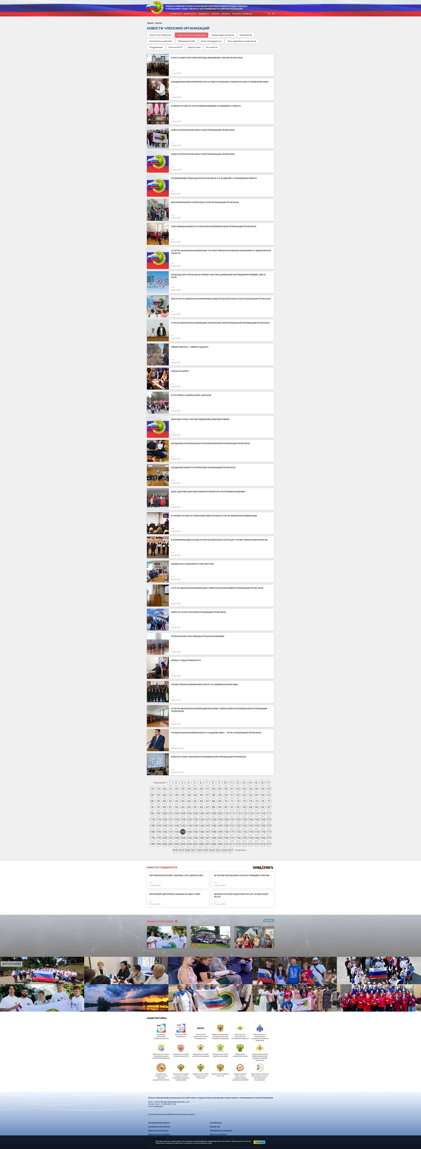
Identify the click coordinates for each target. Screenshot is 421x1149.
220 (187, 844)
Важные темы (257, 38)
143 (183, 820)
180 (164, 832)
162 (177, 826)
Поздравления (226, 38)
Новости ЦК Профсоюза (158, 34)
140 (164, 820)
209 (220, 838)
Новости (197, 13)
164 (189, 826)
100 (164, 808)
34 (250, 783)
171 (232, 826)
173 (244, 826)
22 (176, 783)
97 (268, 802)
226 (224, 844)
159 (158, 826)
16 (261, 777)
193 (244, 832)
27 (207, 783)
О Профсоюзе (156, 13)
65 (195, 795)
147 (207, 820)
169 (220, 826)
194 (250, 832)
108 (213, 808)
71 (232, 795)
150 (226, 820)
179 (158, 832)
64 (189, 795)
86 (201, 802)
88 (213, 802)
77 (268, 795)
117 (269, 808)
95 (256, 802)
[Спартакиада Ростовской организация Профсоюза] (210, 969)
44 (189, 789)
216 (263, 838)
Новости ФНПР (241, 38)
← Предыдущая (158, 777)
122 (177, 814)
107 (207, 808)
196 (263, 832)
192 (238, 832)
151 (232, 820)
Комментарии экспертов (211, 34)
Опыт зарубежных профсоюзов (203, 38)
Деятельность (171, 13)
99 (158, 808)
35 (256, 783)
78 (152, 802)
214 (250, 838)
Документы (185, 13)
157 (269, 820)
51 (232, 789)
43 (182, 789)
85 (195, 802)
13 (243, 777)
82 (176, 802)
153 (244, 820)
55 (256, 789)
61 (170, 795)
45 (195, 789)
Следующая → (241, 845)
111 (232, 808)
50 (225, 789)
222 (200, 844)
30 (225, 783)
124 (189, 814)
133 (244, 814)
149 (220, 820)
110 (226, 808)
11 (231, 777)
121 (171, 814)
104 (189, 808)
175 (256, 826)
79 (158, 802)
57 (268, 789)
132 (238, 814)
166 (201, 826)
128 (213, 814)
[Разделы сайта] (147, 13)
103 (183, 808)
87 (207, 802)
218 (175, 844)
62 (176, 795)
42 (176, 789)
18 (152, 783)
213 (244, 838)
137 (269, 814)
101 (171, 808)
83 (182, 802)
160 (164, 826)
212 (238, 838)
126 (201, 814)
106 (201, 808)
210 (226, 838)
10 (225, 777)
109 (220, 808)
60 (164, 795)
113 (244, 808)
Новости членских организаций (184, 34)
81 (170, 802)
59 (158, 795)
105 (195, 808)
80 (164, 802)
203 (183, 838)
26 (201, 783)
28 (213, 783)
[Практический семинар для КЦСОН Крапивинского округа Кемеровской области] (254, 969)
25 (195, 783)
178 (152, 832)
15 (255, 777)
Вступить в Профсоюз (224, 13)
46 (201, 789)
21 (170, 783)
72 (238, 795)
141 (171, 820)
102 (177, 808)
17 (268, 777)
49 (219, 789)
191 (232, 832)
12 (237, 777)
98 (152, 808)
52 (238, 789)
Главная (150, 23)
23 (182, 783)
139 (158, 820)
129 (220, 814)
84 (189, 802)
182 (177, 832)
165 (195, 826)
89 (219, 802)
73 (244, 795)
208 (213, 838)
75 (256, 795)
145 (195, 820)
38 (152, 789)
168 (213, 826)
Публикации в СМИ (156, 38)
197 (269, 832)
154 (250, 820)
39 (158, 789)
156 (263, 820)
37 (268, 783)
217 (269, 838)
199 (158, 838)
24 (189, 783)
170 (226, 826)
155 (256, 820)
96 (262, 802)
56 (262, 789)
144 (189, 820)
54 (250, 789)
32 (238, 783)
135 (256, 814)
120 (164, 814)
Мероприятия (230, 34)
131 (232, 814)
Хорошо (259, 1142)
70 (225, 795)
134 (250, 814)
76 (262, 795)
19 (158, 783)
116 (263, 808)
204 (189, 838)
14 (249, 777)
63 (182, 795)
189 (220, 832)
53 (244, 789)
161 (171, 826)
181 (171, 832)
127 (207, 814)
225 (218, 844)
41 (170, 789)
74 (250, 795)
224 (212, 844)
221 (193, 844)
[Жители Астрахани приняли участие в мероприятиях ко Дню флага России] (166, 969)
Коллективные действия (249, 34)
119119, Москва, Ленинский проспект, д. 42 (171, 1134)
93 (244, 802)
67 (207, 795)
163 (183, 826)
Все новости (153, 43)
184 (189, 832)
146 (201, 820)
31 (232, 783)
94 (250, 802)
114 (250, 808)
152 (238, 820)
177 (269, 826)
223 (206, 844)
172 (238, 826)
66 (201, 795)
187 (207, 832)
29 (219, 783)
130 (226, 814)
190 (226, 832)
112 (238, 808)
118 (152, 814)
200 (164, 838)
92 (238, 802)
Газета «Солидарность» (177, 38)
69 (219, 795)
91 (232, 802)
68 (213, 795)
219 (181, 844)
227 (230, 844)
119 (158, 814)
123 (183, 814)
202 (177, 838)
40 (164, 789)
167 (207, 826)
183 (183, 832)
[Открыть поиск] (269, 13)
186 (201, 832)
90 (225, 802)
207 (207, 838)
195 (256, 832)
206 (201, 838)
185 (195, 832)
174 (250, 826)
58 (152, 795)
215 (256, 838)
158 (152, 826)
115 (256, 808)
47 (207, 789)
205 (195, 838)
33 (244, 783)
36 (262, 783)
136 (263, 814)
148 (213, 820)
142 (177, 820)
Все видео (268, 953)
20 (164, 783)
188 (213, 832)
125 (195, 814)
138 (152, 820)
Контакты (207, 13)
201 (171, 838)
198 (152, 838)
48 (213, 789)
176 (263, 826)
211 (232, 838)
